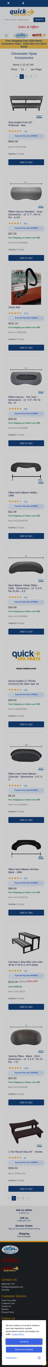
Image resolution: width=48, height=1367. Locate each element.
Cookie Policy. (18, 1334)
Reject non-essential (24, 1349)
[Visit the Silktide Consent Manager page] (39, 1358)
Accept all (24, 1342)
